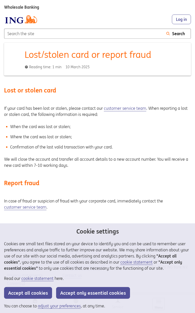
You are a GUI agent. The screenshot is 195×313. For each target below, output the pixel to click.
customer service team (125, 108)
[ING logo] (21, 19)
